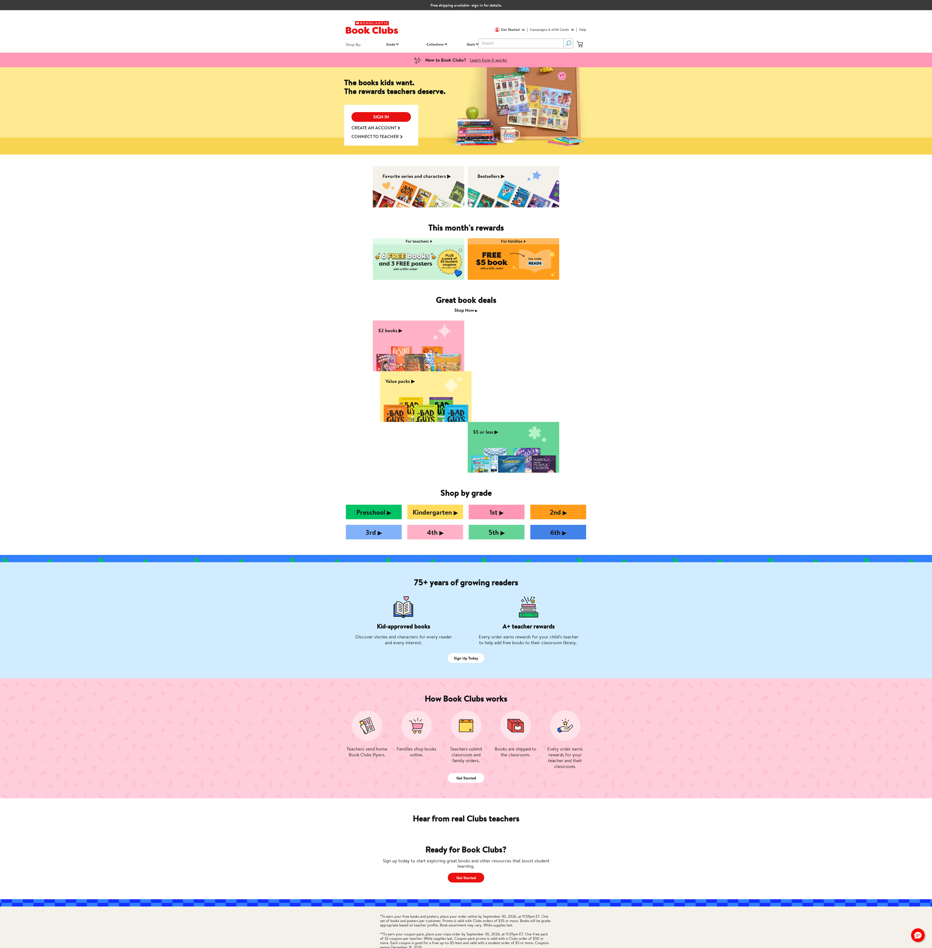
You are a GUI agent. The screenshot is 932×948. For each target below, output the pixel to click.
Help (582, 30)
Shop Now (466, 310)
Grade (390, 44)
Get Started (511, 30)
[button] (918, 935)
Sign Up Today (466, 658)
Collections (435, 44)
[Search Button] (568, 43)
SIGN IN (381, 117)
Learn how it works (488, 60)
